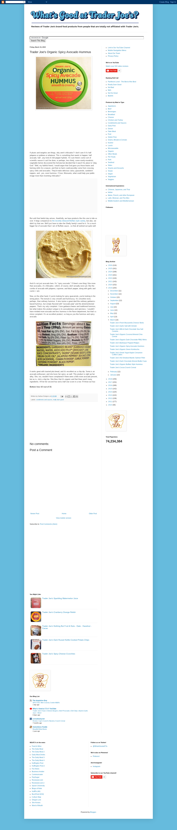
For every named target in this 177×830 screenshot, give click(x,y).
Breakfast (111, 114)
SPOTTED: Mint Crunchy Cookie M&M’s (46, 702)
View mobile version (63, 518)
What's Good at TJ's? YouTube (44, 709)
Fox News (35, 769)
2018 (110, 379)
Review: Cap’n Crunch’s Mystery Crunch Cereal (49, 721)
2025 (110, 268)
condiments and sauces (44, 399)
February (113, 372)
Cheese (111, 117)
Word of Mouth (37, 805)
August (113, 304)
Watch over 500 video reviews (117, 66)
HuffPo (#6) (36, 791)
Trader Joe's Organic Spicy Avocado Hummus (127, 346)
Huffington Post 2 (38, 766)
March (112, 320)
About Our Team (114, 53)
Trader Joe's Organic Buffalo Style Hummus (126, 364)
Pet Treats (111, 157)
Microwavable (113, 148)
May (112, 313)
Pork (109, 160)
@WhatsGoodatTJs (100, 746)
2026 (110, 265)
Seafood (111, 162)
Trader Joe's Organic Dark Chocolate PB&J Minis (128, 340)
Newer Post (34, 514)
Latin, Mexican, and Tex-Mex (118, 198)
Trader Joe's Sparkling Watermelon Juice (60, 598)
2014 (110, 392)
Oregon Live (36, 800)
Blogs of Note (37, 788)
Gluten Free (112, 137)
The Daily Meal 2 (38, 752)
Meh (109, 90)
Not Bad (111, 87)
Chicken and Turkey (115, 120)
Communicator (37, 774)
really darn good (58, 399)
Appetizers (112, 106)
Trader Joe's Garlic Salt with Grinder (123, 326)
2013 (110, 395)
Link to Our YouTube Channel (119, 48)
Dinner (110, 129)
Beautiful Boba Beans (40, 729)
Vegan (110, 174)
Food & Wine (36, 746)
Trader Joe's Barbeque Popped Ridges (124, 343)
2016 (110, 385)
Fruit (109, 134)
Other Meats (112, 154)
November (114, 294)
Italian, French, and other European (121, 195)
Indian (110, 192)
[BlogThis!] (69, 396)
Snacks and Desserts (116, 168)
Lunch (110, 146)
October (113, 297)
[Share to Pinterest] (77, 396)
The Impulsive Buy (40, 700)
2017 (110, 382)
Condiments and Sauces (117, 123)
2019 (110, 288)
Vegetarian (112, 177)
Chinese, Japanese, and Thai (119, 190)
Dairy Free (112, 126)
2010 (110, 405)
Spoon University (38, 786)
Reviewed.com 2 (38, 783)
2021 (110, 281)
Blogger (93, 812)
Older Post (93, 514)
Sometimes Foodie (40, 727)
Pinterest (96, 756)
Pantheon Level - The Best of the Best (122, 82)
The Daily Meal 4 (38, 760)
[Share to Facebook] (74, 396)
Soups (110, 171)
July (112, 307)
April (112, 317)
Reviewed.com (37, 780)
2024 (110, 272)
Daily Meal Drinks (38, 755)
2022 (110, 278)
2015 (110, 389)
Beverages (112, 112)
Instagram (96, 766)
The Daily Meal (37, 749)
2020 (110, 285)
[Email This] (66, 396)
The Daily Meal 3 (38, 757)
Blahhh (110, 96)
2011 (110, 402)
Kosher (110, 143)
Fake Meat (112, 131)
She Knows (36, 803)
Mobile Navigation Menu (117, 50)
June (112, 310)
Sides (110, 165)
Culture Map (36, 797)
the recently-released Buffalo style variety (68, 221)
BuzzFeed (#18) (38, 794)
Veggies (111, 179)
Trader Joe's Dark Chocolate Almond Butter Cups (128, 361)
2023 (110, 275)
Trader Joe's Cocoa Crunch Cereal (123, 367)
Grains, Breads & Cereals (117, 140)
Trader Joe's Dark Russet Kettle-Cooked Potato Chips (65, 640)
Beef (109, 109)
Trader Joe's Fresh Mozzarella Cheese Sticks (127, 323)
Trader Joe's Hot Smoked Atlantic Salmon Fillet (127, 358)
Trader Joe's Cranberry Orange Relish (59, 612)
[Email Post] (62, 396)
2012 (110, 398)
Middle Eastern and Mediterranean (121, 201)
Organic (111, 151)
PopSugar (35, 777)
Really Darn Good (114, 85)
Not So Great (113, 93)
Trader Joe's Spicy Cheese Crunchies (58, 654)
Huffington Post (37, 763)
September (114, 300)
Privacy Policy (113, 56)
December (114, 291)
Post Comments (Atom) (48, 524)
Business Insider (38, 772)
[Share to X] (71, 396)
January (113, 375)
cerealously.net (39, 719)
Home (64, 514)
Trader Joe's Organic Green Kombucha (124, 349)
